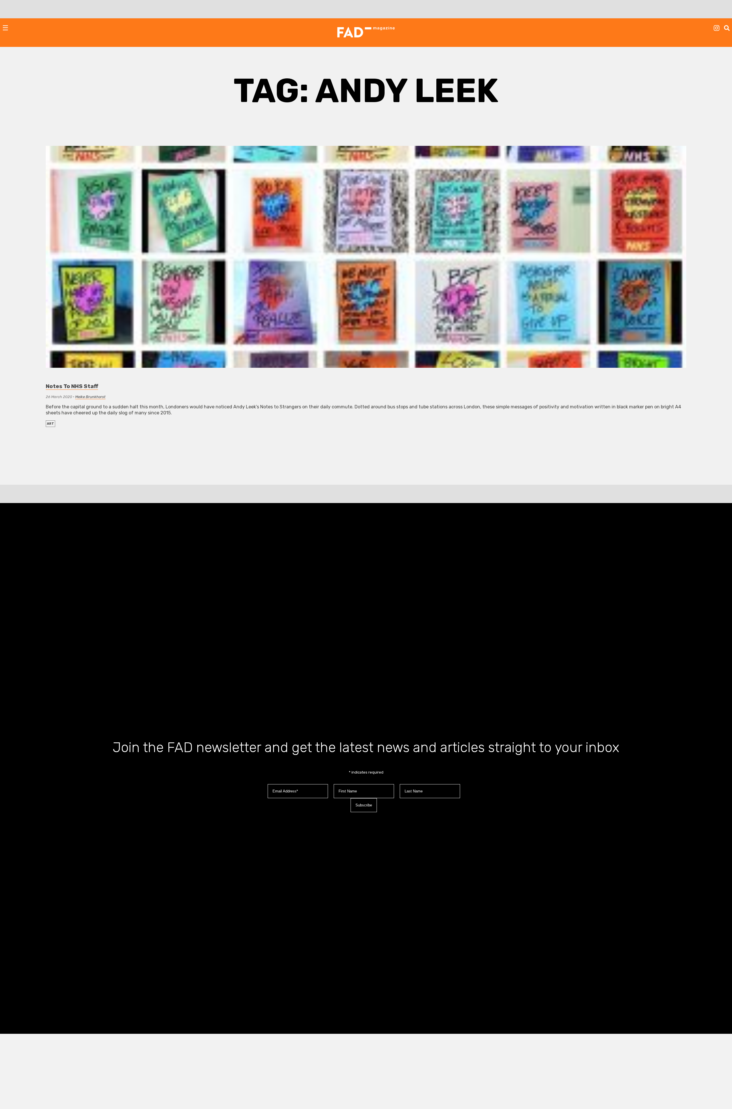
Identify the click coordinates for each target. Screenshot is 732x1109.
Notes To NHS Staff (72, 386)
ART (50, 424)
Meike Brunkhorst (90, 397)
